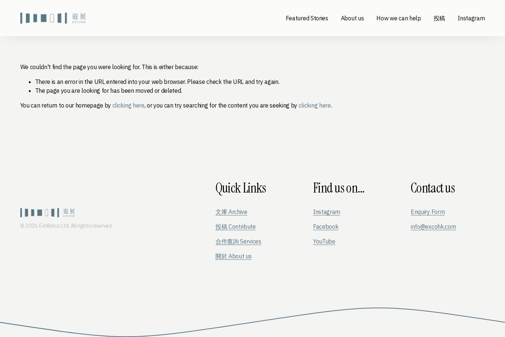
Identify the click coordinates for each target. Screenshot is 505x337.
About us (352, 18)
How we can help (398, 18)
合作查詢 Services (238, 241)
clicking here (128, 105)
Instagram (471, 18)
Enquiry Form (428, 211)
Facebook (325, 226)
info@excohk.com (433, 226)
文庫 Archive (231, 211)
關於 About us (233, 256)
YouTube (324, 241)
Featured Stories (307, 18)
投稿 (439, 18)
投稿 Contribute (236, 226)
